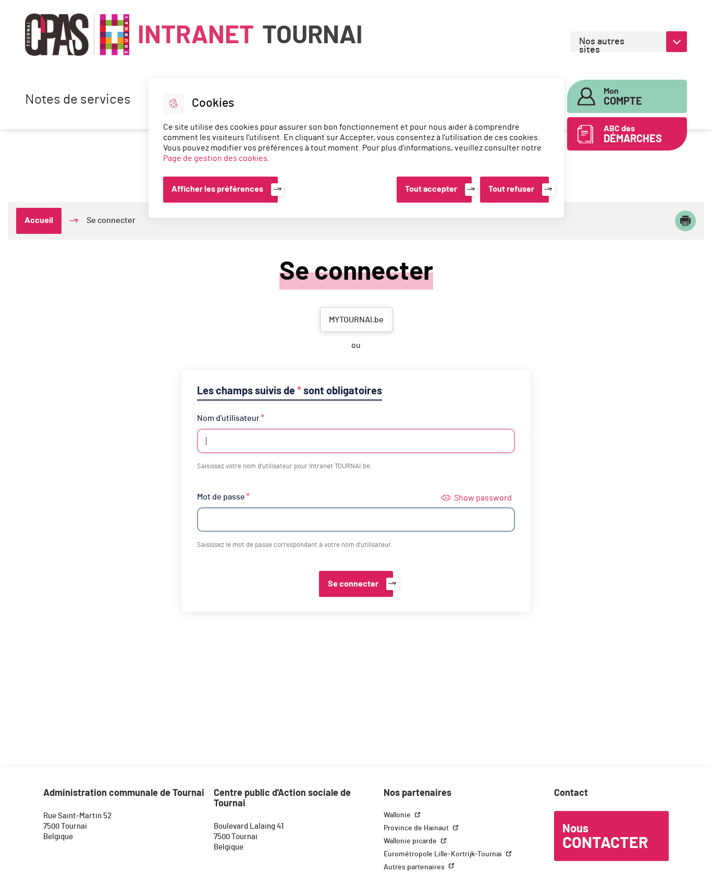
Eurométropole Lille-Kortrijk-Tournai (444, 854)
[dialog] (356, 148)
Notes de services (78, 99)
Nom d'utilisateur (228, 418)
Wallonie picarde (411, 841)
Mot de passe (221, 497)
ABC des (633, 134)
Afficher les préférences (217, 189)
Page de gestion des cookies (215, 158)
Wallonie (398, 815)
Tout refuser (511, 189)
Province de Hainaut (417, 828)
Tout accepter (431, 189)
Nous (605, 837)
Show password (483, 498)
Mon (623, 97)
